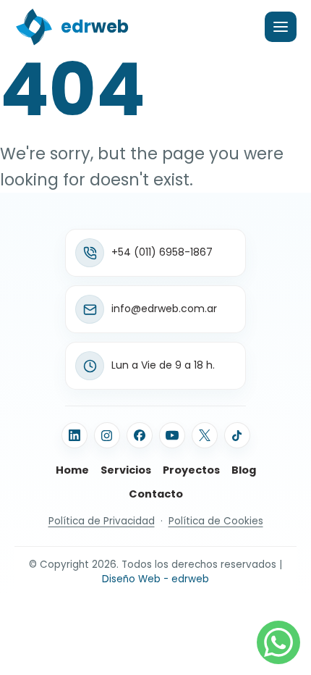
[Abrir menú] (281, 27)
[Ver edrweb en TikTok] (237, 435)
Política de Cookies (216, 521)
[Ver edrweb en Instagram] (107, 435)
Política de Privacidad (101, 521)
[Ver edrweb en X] (205, 435)
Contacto (156, 494)
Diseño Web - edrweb (155, 579)
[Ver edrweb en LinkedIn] (74, 435)
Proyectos (191, 470)
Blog (243, 470)
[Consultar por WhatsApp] (278, 642)
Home (72, 470)
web (95, 26)
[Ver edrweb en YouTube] (172, 435)
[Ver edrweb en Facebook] (140, 435)
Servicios (126, 470)
